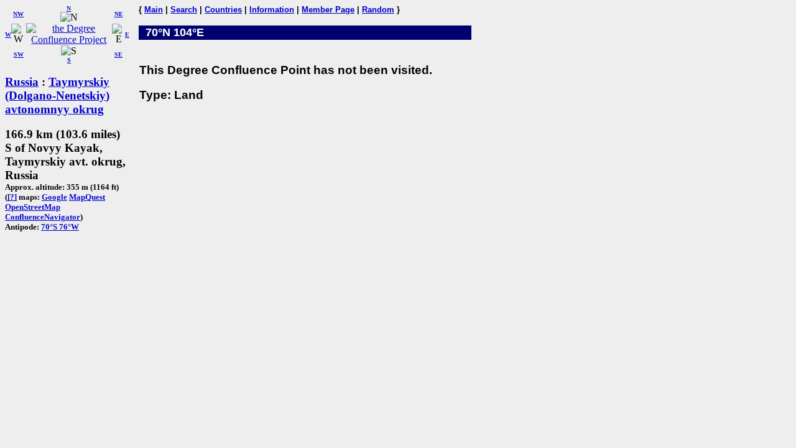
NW (18, 14)
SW (19, 54)
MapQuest (87, 197)
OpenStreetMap (32, 207)
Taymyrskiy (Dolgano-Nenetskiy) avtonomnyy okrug (57, 95)
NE (118, 14)
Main (153, 9)
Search (183, 9)
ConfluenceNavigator (42, 217)
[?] (12, 197)
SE (118, 54)
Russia (22, 81)
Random (378, 9)
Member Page (328, 9)
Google (54, 197)
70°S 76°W (60, 226)
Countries (223, 9)
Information (271, 9)
